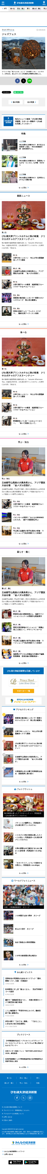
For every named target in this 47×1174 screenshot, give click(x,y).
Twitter (23, 1097)
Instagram (30, 1097)
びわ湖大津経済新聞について (12, 1107)
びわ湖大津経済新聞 (23, 3)
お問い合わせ (7, 1117)
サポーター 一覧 (23, 691)
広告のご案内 (7, 1120)
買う (28, 8)
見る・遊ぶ (20, 8)
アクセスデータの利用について (13, 1114)
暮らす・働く (36, 8)
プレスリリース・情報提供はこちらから (16, 1110)
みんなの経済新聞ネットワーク (23, 1143)
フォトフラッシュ (8, 30)
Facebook (17, 1097)
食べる (12, 8)
